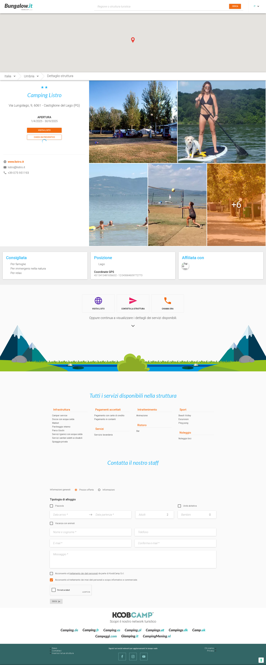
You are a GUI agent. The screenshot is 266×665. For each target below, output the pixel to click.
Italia (7, 76)
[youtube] (144, 656)
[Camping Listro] (133, 121)
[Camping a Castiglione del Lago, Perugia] (118, 204)
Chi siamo (209, 648)
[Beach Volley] (177, 204)
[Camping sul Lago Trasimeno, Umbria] (221, 121)
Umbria (29, 76)
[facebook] (122, 656)
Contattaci (57, 651)
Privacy (210, 651)
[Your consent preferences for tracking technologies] (261, 660)
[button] (133, 40)
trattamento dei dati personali (83, 573)
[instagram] (133, 656)
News (54, 648)
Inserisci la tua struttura (63, 653)
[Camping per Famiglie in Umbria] (236, 204)
